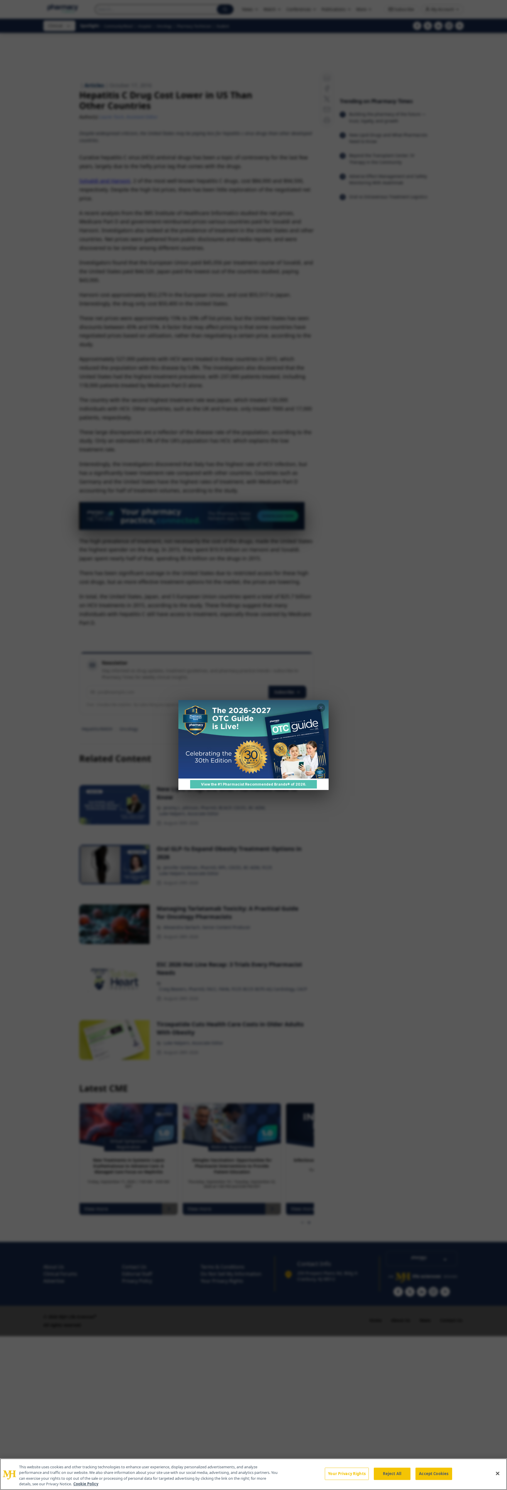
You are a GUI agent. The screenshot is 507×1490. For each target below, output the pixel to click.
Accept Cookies (433, 1473)
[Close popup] (321, 708)
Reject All (392, 1473)
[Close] (497, 1473)
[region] (253, 1474)
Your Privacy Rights (346, 1473)
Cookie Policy (85, 1483)
